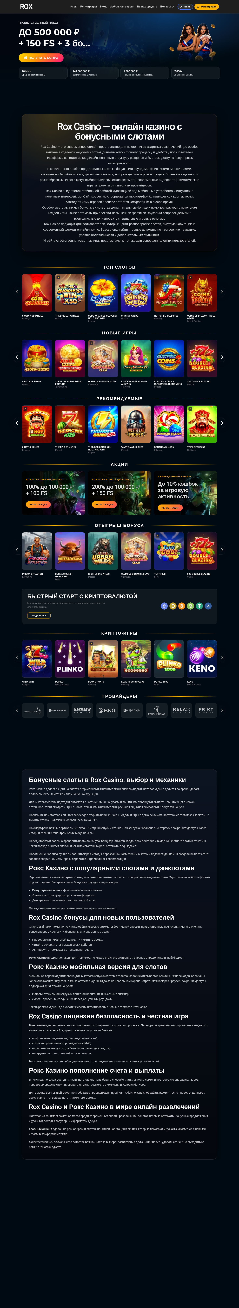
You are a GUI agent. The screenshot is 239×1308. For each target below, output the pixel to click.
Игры (73, 6)
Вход (103, 6)
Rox (26, 6)
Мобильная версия (121, 6)
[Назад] (17, 291)
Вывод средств (147, 6)
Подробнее (39, 615)
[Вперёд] (222, 291)
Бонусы (165, 6)
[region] (119, 298)
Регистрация (88, 6)
